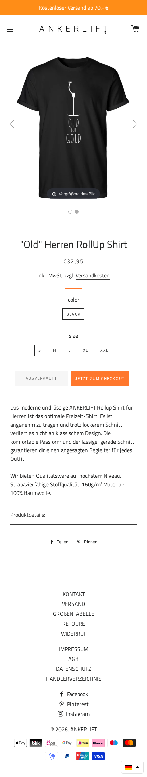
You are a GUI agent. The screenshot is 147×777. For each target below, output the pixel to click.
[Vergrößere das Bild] (73, 127)
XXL (104, 350)
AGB (73, 659)
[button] (132, 767)
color (73, 299)
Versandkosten (93, 275)
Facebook (77, 694)
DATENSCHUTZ (73, 669)
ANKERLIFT (83, 729)
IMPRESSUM (73, 649)
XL (86, 350)
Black (73, 314)
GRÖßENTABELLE (73, 614)
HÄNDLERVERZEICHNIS (74, 679)
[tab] (73, 515)
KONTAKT (74, 594)
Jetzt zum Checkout (100, 378)
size (73, 336)
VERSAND (73, 604)
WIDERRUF (73, 633)
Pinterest (77, 704)
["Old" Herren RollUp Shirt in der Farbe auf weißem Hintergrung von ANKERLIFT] (77, 212)
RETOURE (73, 624)
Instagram (77, 714)
